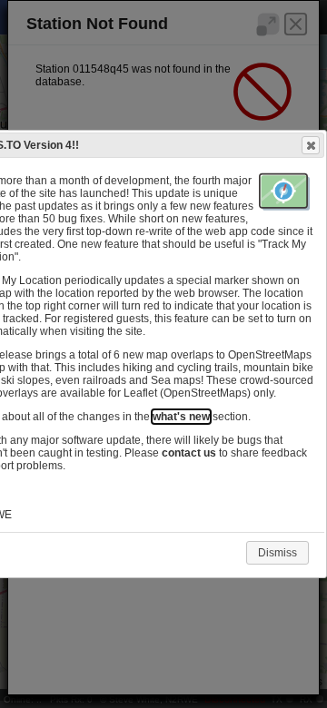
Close (311, 145)
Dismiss (277, 552)
